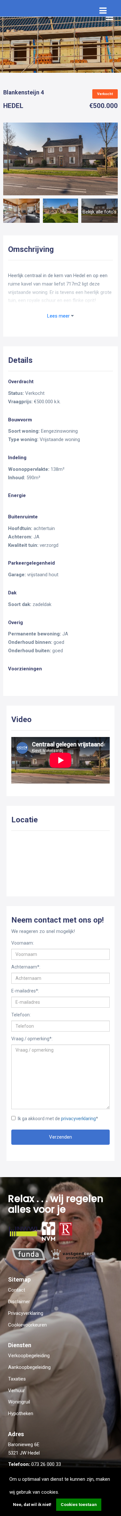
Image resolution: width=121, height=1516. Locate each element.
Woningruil (19, 1402)
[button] (61, 1493)
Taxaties (17, 1379)
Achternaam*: (25, 966)
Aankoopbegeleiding (29, 1367)
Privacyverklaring (25, 1313)
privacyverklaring (78, 1118)
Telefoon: (21, 1014)
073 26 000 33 (46, 1464)
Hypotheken (20, 1413)
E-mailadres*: (25, 990)
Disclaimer (19, 1302)
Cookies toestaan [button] (79, 1504)
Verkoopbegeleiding (29, 1356)
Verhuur (16, 1390)
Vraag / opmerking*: (32, 1038)
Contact (16, 1290)
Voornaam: (22, 943)
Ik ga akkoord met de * (58, 1118)
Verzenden (60, 1137)
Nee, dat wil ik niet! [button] (32, 1504)
